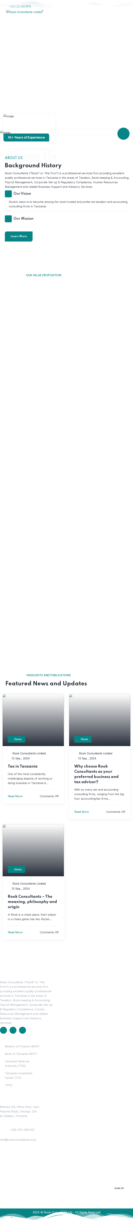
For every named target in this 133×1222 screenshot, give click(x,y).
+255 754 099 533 (22, 1129)
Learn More (19, 236)
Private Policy (77, 1219)
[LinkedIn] (3, 1030)
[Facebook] (13, 1030)
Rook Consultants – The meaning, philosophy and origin (32, 902)
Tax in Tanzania (23, 766)
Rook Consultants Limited (29, 753)
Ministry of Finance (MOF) (22, 1046)
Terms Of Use (56, 1219)
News (18, 739)
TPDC (9, 1085)
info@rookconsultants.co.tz (18, 1139)
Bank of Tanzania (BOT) (21, 1054)
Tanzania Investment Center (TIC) (18, 1075)
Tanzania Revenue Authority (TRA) (17, 1064)
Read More (15, 796)
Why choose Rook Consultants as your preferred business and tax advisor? (96, 774)
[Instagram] (22, 1030)
